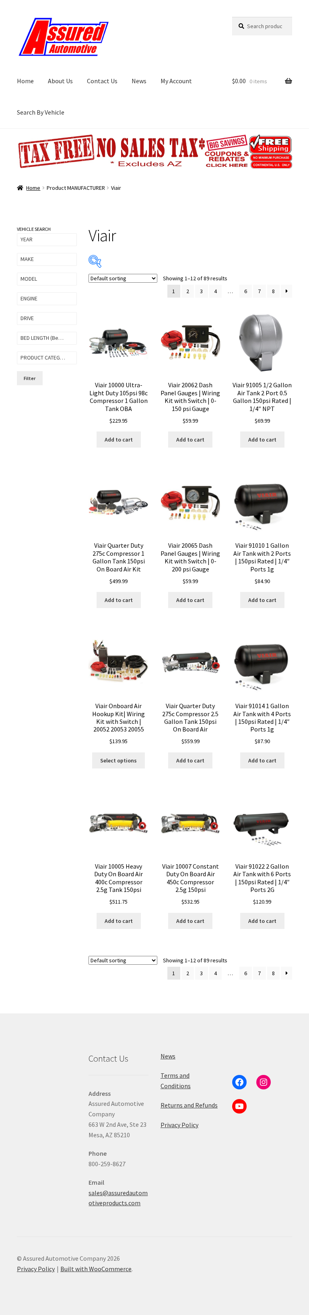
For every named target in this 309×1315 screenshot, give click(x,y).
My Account (176, 81)
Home (25, 81)
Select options (118, 760)
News (139, 81)
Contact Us (102, 81)
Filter (29, 378)
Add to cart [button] (119, 439)
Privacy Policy (179, 1125)
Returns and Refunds (189, 1105)
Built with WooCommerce (96, 1269)
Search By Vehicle (40, 112)
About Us (60, 81)
